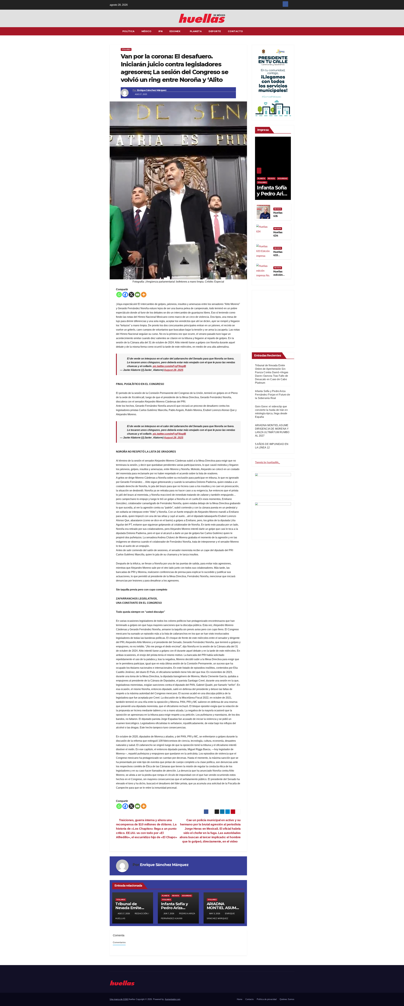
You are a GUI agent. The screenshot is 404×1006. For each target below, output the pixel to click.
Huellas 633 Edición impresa (278, 256)
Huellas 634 (277, 234)
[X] (131, 294)
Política (128, 31)
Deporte (215, 31)
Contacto (235, 31)
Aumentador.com (172, 999)
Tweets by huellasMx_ (267, 462)
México (147, 31)
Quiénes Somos (287, 999)
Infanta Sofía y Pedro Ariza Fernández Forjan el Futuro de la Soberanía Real (272, 394)
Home (239, 999)
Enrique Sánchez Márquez (151, 90)
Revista (175, 896)
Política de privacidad (266, 999)
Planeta (196, 31)
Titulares (126, 49)
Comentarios (119, 942)
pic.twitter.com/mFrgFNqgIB (169, 366)
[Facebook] (125, 294)
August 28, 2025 (173, 370)
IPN (160, 31)
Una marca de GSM (119, 999)
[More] (143, 294)
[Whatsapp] (119, 294)
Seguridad (186, 896)
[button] (292, 31)
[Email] (137, 294)
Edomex (175, 31)
